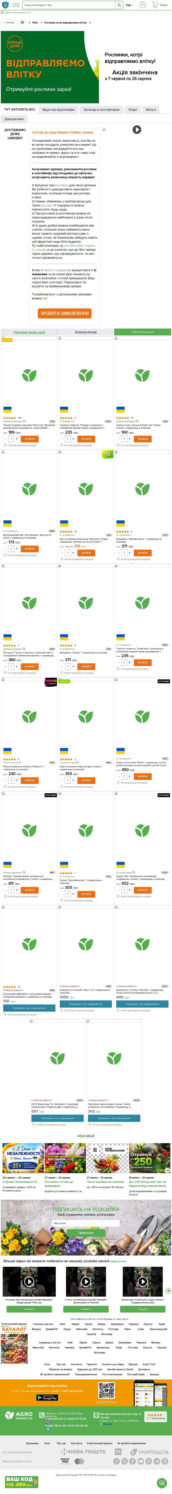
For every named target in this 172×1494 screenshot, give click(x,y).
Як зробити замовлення (131, 1443)
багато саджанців (57, 270)
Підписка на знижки (60, 1369)
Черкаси (133, 1324)
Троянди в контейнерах (101, 110)
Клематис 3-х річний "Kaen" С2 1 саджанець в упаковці (85, 991)
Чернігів (91, 1334)
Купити (29, 439)
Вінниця (36, 1329)
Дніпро (102, 1324)
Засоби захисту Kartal (120, 1369)
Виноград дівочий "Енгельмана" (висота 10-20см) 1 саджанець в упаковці (27, 536)
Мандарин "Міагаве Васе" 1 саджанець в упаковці (138, 540)
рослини (61, 185)
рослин (46, 205)
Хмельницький (158, 1329)
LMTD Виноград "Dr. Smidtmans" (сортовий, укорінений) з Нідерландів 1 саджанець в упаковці (54, 1105)
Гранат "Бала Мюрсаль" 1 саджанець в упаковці (81, 881)
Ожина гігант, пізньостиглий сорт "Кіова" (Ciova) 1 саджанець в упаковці (138, 426)
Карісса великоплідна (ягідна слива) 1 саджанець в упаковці (81, 767)
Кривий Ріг (52, 1329)
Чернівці (69, 1347)
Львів (161, 1324)
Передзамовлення (86, 1374)
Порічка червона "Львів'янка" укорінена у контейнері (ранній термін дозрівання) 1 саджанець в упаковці (139, 650)
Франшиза (32, 1443)
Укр (128, 5)
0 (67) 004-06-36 (77, 1425)
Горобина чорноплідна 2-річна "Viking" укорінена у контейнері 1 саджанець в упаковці (109, 1105)
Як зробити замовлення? (55, 1374)
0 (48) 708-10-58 (56, 1425)
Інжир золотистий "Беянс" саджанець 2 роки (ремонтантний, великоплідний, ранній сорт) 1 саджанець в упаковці (141, 763)
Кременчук (103, 1347)
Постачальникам (112, 1374)
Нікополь (97, 1329)
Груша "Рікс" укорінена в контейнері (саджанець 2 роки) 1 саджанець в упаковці (140, 877)
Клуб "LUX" (149, 1364)
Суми (141, 1329)
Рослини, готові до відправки (59, 1184)
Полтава (113, 1329)
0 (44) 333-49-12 (56, 1419)
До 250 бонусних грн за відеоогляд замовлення (147, 1184)
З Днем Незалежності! (20, 1182)
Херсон (147, 1324)
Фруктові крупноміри (58, 110)
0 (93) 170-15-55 (76, 1419)
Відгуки (133, 1364)
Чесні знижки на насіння (105, 1182)
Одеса (88, 1324)
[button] (162, 1483)
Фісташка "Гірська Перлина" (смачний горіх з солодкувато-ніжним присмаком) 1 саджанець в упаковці (28, 654)
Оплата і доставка (113, 1364)
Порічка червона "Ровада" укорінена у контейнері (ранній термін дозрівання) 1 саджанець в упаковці (82, 426)
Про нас (61, 1364)
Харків (75, 1324)
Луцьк (67, 1329)
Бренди (154, 1374)
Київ (62, 1324)
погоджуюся (69, 1238)
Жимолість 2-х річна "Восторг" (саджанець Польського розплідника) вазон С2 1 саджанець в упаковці (139, 991)
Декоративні (14, 119)
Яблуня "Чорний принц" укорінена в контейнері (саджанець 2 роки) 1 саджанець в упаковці (28, 877)
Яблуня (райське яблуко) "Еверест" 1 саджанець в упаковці (23, 767)
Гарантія (92, 1364)
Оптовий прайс (136, 1374)
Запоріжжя (117, 1324)
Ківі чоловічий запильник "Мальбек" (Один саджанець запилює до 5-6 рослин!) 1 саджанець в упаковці (84, 540)
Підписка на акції (143, 332)
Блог (47, 1364)
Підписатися (86, 1233)
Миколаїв (81, 1329)
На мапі (107, 1424)
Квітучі (151, 110)
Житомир (106, 1334)
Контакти (76, 1364)
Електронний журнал (99, 1443)
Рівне (127, 1329)
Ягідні (132, 110)
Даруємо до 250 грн (89, 1369)
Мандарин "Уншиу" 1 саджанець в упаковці (83, 652)
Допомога (144, 1369)
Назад (10, 22)
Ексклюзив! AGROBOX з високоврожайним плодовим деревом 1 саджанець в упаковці (27, 995)
